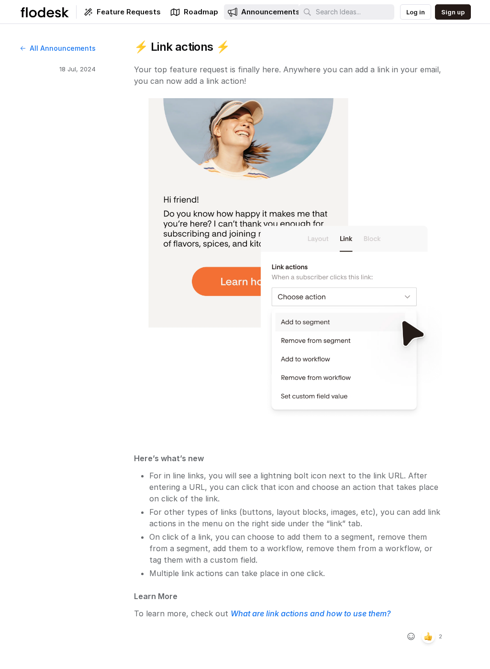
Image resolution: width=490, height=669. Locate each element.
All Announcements (63, 48)
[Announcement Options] (452, 47)
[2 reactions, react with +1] (428, 636)
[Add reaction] (411, 636)
